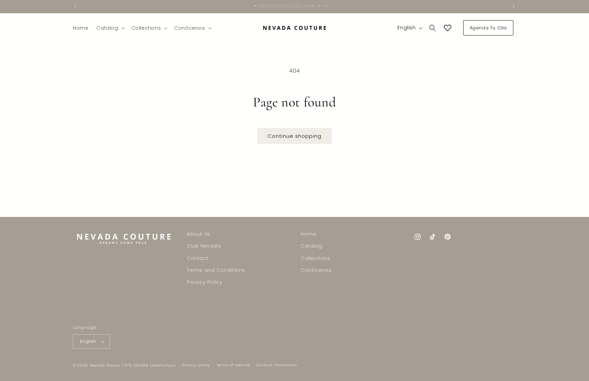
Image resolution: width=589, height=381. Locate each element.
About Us (198, 234)
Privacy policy (196, 365)
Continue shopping (294, 136)
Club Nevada (204, 246)
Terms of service (233, 365)
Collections (315, 258)
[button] (109, 28)
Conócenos (316, 270)
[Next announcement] (513, 6)
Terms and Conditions (216, 270)
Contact (197, 258)
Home (308, 234)
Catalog (311, 246)
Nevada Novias (105, 365)
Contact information (276, 365)
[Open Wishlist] (447, 27)
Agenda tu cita (488, 28)
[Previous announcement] (75, 6)
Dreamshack (163, 365)
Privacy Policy (204, 282)
